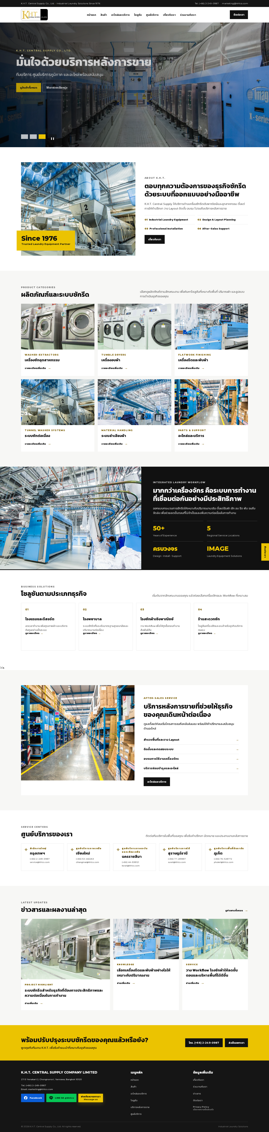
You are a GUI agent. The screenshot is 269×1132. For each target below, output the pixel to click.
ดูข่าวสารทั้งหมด (236, 910)
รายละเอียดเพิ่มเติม (38, 368)
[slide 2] (33, 136)
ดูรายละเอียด (34, 633)
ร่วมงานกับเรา (188, 15)
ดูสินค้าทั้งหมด (29, 100)
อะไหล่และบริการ (120, 15)
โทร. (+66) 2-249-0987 (204, 1042)
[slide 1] (24, 136)
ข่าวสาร (197, 1093)
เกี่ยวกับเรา (169, 15)
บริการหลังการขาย (140, 1107)
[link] (48, 626)
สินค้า (103, 15)
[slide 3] (42, 136)
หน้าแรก (91, 15)
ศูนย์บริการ (152, 15)
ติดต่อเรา (238, 14)
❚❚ (53, 138)
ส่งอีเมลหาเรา (236, 1042)
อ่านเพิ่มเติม (34, 1003)
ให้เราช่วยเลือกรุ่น (57, 100)
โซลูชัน (138, 15)
